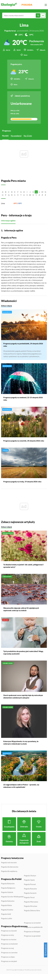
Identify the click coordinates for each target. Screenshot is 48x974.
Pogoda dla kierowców (9, 867)
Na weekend (16, 135)
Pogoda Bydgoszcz (8, 888)
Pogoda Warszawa (31, 902)
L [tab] (36, 192)
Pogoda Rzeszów (30, 889)
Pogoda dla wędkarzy (9, 871)
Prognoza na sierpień (9, 961)
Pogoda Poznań (30, 884)
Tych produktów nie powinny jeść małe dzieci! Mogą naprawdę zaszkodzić (23, 652)
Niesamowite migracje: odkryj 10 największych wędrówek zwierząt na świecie (21, 609)
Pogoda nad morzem (9, 862)
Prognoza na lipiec (8, 957)
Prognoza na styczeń (9, 931)
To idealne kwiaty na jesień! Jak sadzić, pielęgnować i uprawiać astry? (23, 566)
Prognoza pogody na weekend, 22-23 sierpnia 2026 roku (23, 398)
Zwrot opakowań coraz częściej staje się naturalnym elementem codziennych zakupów (23, 696)
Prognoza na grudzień (32, 936)
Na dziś (5, 135)
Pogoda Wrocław (30, 906)
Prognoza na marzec (8, 939)
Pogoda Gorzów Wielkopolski (12, 897)
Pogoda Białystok (8, 884)
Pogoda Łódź (6, 914)
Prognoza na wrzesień (32, 923)
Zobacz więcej (6, 306)
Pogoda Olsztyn (30, 876)
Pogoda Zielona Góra (32, 910)
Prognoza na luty (7, 935)
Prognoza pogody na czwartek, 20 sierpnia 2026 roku (23, 441)
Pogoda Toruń (29, 897)
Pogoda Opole (29, 880)
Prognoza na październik (33, 927)
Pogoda (27, 4)
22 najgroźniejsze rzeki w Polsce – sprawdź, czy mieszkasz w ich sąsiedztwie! (21, 786)
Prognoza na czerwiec (9, 953)
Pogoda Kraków (7, 910)
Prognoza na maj (7, 948)
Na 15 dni (28, 135)
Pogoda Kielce (6, 905)
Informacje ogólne (8, 220)
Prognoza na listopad (32, 931)
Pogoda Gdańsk (7, 892)
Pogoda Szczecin (30, 893)
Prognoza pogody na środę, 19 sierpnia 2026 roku (22, 482)
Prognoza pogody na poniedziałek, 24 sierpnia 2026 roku (23, 345)
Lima (3, 203)
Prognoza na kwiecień (9, 944)
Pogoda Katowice (7, 901)
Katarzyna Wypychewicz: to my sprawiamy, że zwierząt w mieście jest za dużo (20, 742)
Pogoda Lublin (6, 918)
